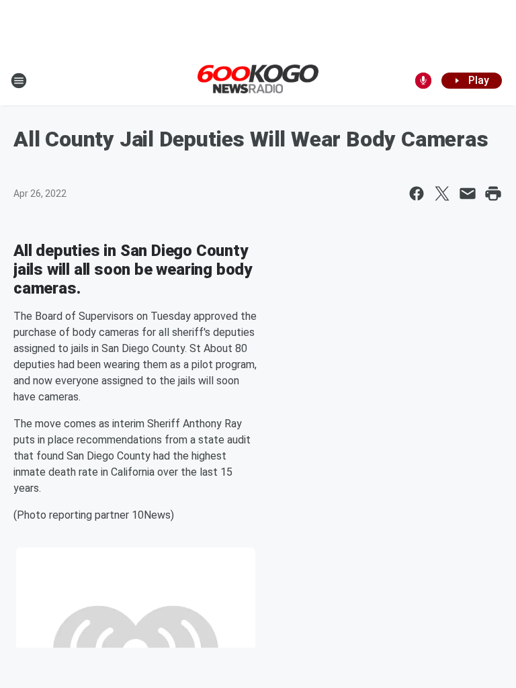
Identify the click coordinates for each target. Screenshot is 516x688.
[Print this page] (493, 193)
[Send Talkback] (423, 81)
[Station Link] (258, 79)
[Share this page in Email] (467, 193)
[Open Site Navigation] (19, 81)
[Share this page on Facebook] (416, 193)
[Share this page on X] (442, 193)
